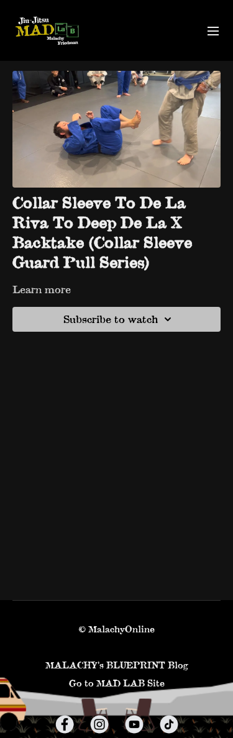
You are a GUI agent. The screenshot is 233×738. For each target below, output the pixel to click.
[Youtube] (134, 724)
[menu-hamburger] (213, 30)
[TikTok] (169, 724)
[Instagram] (99, 724)
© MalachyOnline (117, 629)
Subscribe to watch (110, 319)
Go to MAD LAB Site (117, 683)
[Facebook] (65, 724)
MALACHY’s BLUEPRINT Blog (116, 665)
